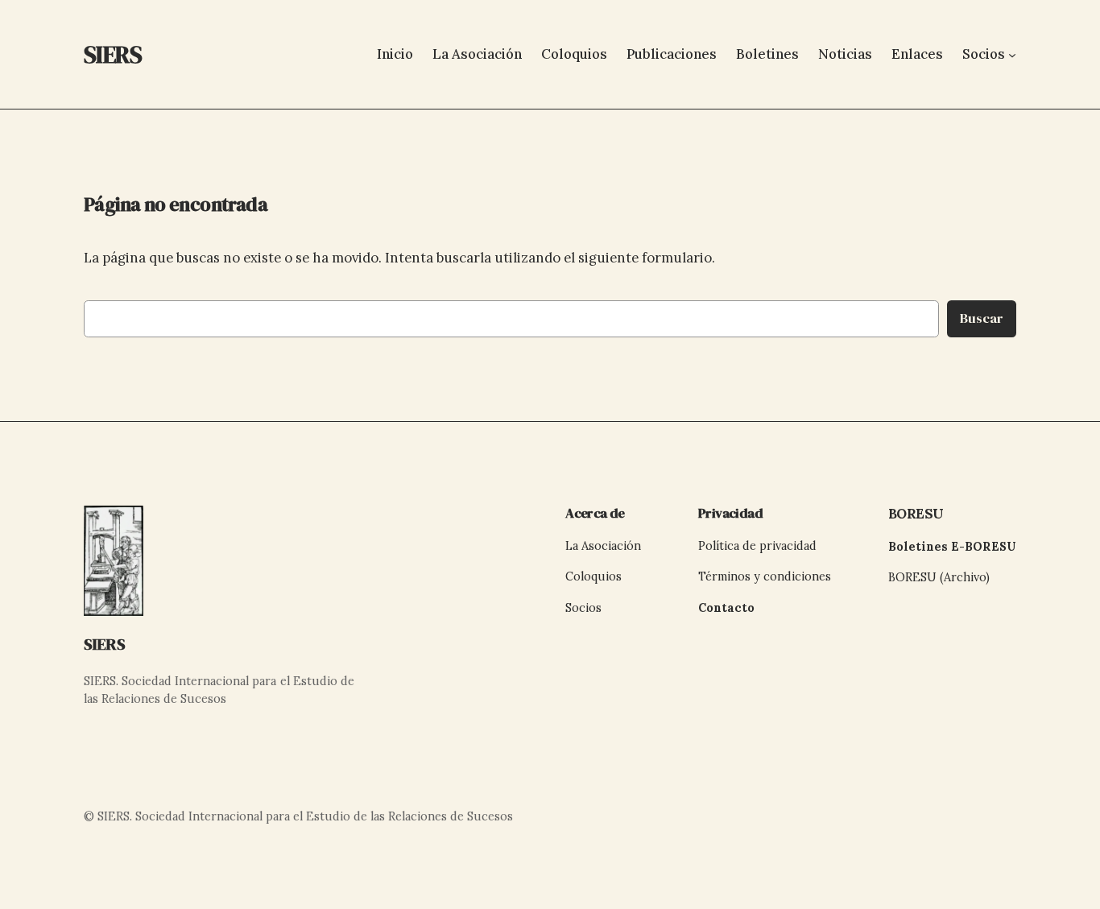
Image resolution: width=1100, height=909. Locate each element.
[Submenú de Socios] (1012, 54)
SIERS (105, 644)
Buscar (981, 318)
